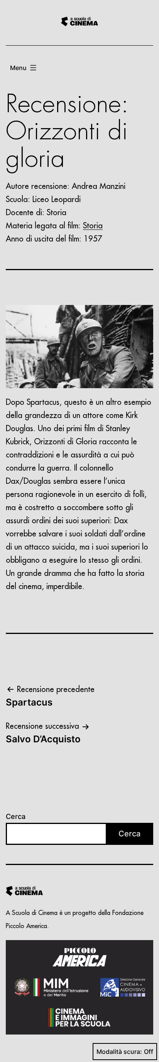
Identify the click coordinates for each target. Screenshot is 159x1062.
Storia (93, 226)
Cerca (15, 816)
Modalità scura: (119, 1051)
